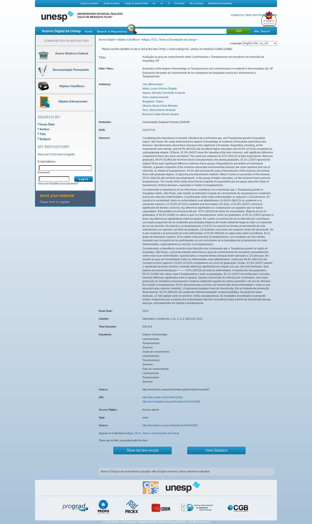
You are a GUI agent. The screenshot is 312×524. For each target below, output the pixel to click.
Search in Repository (112, 31)
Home (88, 31)
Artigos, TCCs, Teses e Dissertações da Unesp (168, 39)
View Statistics (216, 450)
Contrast (179, 3)
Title (42, 134)
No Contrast (196, 3)
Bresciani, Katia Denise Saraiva (160, 114)
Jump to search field (136, 3)
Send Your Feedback (257, 15)
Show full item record (142, 450)
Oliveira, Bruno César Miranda (159, 105)
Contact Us (237, 15)
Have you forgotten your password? (58, 183)
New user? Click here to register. (56, 154)
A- (162, 3)
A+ (154, 3)
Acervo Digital (107, 39)
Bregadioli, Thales (152, 101)
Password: (44, 172)
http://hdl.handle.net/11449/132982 (162, 397)
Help (274, 15)
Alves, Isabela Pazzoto (155, 97)
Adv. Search (262, 31)
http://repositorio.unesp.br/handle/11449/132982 (170, 425)
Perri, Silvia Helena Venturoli (159, 110)
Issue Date (47, 124)
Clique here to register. (55, 201)
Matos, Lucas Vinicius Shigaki (159, 88)
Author (44, 129)
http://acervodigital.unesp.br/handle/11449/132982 (171, 401)
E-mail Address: (47, 161)
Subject (45, 139)
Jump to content (89, 3)
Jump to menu (111, 3)
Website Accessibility (220, 3)
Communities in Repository (66, 40)
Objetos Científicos (128, 39)
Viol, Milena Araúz (152, 84)
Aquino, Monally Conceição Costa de (163, 92)
